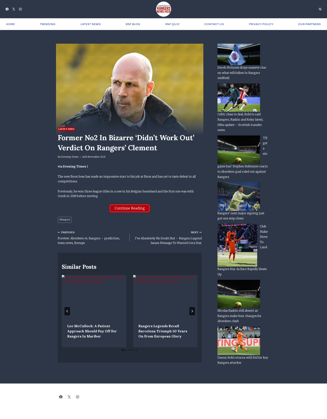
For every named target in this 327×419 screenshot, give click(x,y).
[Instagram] (20, 9)
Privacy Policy (261, 24)
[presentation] (94, 296)
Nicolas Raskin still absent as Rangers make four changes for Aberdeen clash (239, 316)
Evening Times (70, 156)
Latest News (91, 24)
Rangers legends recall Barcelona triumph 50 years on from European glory (162, 331)
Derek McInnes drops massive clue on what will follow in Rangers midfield (241, 73)
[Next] (192, 311)
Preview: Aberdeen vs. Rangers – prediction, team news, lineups (89, 238)
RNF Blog (133, 24)
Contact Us (214, 24)
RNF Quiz (172, 24)
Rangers (64, 219)
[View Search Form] (320, 9)
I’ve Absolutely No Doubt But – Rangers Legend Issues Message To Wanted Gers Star (168, 238)
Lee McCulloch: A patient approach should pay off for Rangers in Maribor (92, 331)
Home (10, 24)
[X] (14, 9)
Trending (48, 24)
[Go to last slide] (67, 311)
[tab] (123, 350)
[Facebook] (7, 9)
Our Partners (309, 24)
